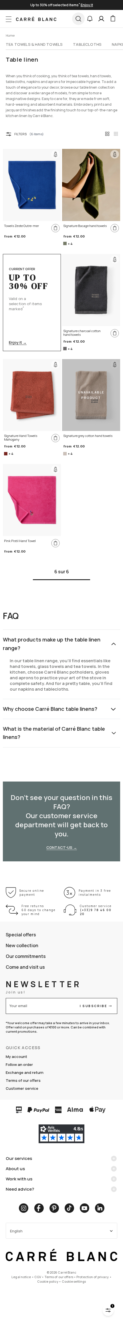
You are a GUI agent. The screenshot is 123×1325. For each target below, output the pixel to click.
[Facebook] (39, 1208)
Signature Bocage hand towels (85, 226)
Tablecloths (87, 44)
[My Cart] (112, 18)
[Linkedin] (99, 1208)
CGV (37, 1277)
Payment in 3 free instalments (95, 893)
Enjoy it (87, 5)
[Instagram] (23, 1208)
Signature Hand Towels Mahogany (20, 437)
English (16, 1231)
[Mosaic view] (116, 134)
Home (10, 35)
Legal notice (21, 1277)
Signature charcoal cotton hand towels (82, 333)
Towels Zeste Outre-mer (21, 226)
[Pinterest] (54, 1208)
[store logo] (36, 19)
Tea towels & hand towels (34, 44)
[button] (89, 18)
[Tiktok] (69, 1208)
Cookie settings (74, 1281)
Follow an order (19, 1064)
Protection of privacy (92, 1277)
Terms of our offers (23, 1080)
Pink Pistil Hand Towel (20, 541)
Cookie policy (47, 1281)
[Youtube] (84, 1208)
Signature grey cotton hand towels (87, 436)
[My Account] (101, 18)
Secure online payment (31, 893)
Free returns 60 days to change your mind (38, 910)
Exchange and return (24, 1072)
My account (16, 1056)
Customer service (22, 1088)
